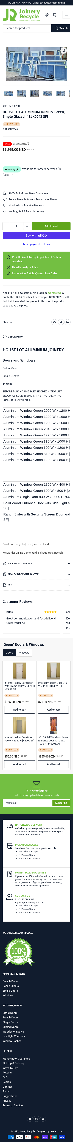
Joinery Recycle (12, 106)
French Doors (11, 981)
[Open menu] (66, 15)
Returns (7, 1072)
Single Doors (10, 990)
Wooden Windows (13, 1031)
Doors (9, 652)
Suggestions (10, 1096)
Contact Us (54, 292)
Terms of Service (13, 1105)
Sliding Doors (11, 1026)
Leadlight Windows (14, 1036)
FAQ (5, 1077)
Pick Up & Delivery (13, 1063)
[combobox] (36, 28)
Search (63, 28)
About (6, 1091)
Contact (7, 1086)
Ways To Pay (10, 1068)
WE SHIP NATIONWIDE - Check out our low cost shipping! (36, 2)
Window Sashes (12, 1041)
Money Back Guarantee (16, 1058)
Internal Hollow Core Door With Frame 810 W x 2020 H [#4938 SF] (19, 686)
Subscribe (61, 802)
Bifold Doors (10, 1013)
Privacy (7, 1100)
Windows (23, 652)
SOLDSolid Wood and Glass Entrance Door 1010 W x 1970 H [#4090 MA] (53, 740)
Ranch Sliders (11, 986)
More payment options (36, 244)
